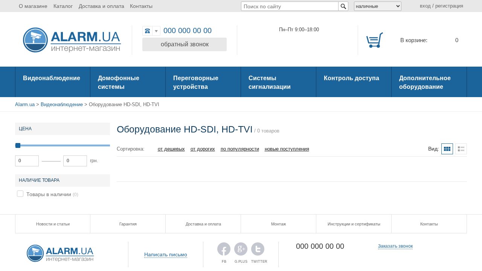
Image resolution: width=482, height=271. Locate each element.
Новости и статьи (53, 224)
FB (223, 250)
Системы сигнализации (270, 82)
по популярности (240, 149)
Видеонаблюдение (51, 78)
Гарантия (128, 224)
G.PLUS (240, 250)
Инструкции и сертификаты (354, 224)
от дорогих (203, 149)
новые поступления (287, 149)
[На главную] (71, 40)
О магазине (33, 6)
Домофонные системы (118, 82)
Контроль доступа (351, 78)
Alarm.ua (25, 104)
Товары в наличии (48, 194)
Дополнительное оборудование (425, 82)
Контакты (141, 6)
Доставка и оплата (101, 6)
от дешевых (171, 149)
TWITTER (257, 250)
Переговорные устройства (195, 82)
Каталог (63, 6)
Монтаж (278, 224)
